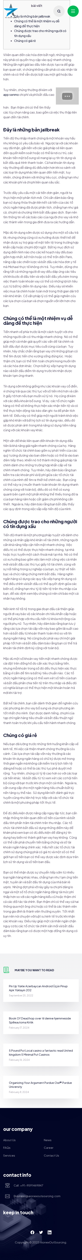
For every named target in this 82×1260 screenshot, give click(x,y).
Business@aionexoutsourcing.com (37, 1196)
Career (48, 1147)
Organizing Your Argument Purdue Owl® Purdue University (40, 1084)
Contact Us (51, 1155)
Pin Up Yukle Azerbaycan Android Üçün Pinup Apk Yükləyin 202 (38, 988)
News (47, 1140)
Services (9, 1155)
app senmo (11, 95)
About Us (9, 1140)
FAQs (6, 1147)
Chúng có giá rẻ (25, 41)
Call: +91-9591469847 (28, 1185)
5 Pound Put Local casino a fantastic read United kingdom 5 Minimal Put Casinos (41, 1052)
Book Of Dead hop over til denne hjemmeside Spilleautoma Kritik (40, 1020)
